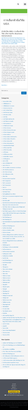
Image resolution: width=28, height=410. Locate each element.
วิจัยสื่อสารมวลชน (6, 302)
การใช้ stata (5, 152)
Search (23, 92)
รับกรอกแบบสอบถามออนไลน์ (9, 178)
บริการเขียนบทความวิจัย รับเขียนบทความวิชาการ (13, 356)
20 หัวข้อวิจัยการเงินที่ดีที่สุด (9, 349)
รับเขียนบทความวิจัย (7, 253)
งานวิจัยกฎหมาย (6, 158)
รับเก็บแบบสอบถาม (7, 249)
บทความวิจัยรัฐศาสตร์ (7, 163)
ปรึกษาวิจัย (5, 176)
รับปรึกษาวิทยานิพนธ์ (7, 228)
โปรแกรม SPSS (6, 334)
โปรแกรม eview (6, 332)
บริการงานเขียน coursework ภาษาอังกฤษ (12, 167)
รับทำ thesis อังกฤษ (7, 189)
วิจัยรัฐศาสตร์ (5, 297)
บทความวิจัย (5, 161)
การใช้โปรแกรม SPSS (7, 154)
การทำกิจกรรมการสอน (7, 112)
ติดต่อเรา (14, 387)
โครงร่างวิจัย (5, 328)
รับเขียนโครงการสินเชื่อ (8, 256)
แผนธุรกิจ (5, 326)
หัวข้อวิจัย (20, 39)
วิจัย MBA (5, 264)
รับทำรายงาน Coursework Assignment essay (13, 196)
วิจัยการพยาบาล (6, 271)
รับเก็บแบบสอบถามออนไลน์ (8, 251)
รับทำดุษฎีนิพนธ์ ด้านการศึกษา (9, 194)
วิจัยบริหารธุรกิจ (6, 286)
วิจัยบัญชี (5, 289)
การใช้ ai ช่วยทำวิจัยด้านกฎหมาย (10, 358)
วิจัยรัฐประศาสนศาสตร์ (7, 295)
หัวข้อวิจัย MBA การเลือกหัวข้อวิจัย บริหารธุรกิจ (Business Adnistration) (13, 33)
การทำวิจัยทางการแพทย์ (8, 121)
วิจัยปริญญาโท (6, 293)
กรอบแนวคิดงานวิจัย (7, 101)
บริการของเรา (14, 388)
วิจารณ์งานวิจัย (6, 308)
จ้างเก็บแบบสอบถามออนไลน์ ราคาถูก (11, 362)
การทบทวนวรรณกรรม (7, 108)
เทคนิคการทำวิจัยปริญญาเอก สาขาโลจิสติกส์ (12, 342)
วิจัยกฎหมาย (5, 267)
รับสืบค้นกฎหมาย (6, 245)
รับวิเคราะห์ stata (6, 232)
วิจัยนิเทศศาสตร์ (6, 282)
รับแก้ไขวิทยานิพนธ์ (7, 262)
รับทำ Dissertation (7, 185)
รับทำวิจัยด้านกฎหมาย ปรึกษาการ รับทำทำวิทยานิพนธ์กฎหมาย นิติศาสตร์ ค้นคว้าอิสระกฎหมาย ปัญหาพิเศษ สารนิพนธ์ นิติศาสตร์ (14, 213)
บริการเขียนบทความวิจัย (8, 174)
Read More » (4, 85)
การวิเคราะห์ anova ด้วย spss (9, 130)
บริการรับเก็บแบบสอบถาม (8, 169)
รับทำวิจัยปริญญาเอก (7, 217)
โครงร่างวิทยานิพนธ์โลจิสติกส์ (9, 330)
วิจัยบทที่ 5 (5, 284)
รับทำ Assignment (7, 180)
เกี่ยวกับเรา (14, 385)
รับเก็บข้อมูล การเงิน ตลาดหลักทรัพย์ (10, 247)
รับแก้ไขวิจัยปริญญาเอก (8, 260)
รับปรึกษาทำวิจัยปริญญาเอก (9, 225)
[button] (18, 4)
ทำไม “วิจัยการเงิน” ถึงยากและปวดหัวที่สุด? (12, 351)
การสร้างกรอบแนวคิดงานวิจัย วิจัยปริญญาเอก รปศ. (14, 360)
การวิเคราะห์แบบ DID (7, 141)
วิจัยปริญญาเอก (6, 291)
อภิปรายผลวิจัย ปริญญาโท (8, 315)
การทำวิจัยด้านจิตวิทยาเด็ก (8, 119)
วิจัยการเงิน (5, 273)
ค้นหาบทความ (5, 90)
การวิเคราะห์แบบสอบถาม (8, 143)
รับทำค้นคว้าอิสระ (6, 191)
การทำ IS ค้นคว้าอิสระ (7, 110)
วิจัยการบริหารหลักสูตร (7, 269)
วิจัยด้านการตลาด (6, 278)
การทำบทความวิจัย (7, 114)
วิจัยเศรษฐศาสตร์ (6, 304)
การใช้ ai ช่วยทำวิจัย (7, 147)
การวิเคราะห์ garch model (8, 132)
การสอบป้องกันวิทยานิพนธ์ (8, 145)
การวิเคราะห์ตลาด (7, 134)
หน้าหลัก (14, 384)
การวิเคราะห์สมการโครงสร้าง (9, 138)
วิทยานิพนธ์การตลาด (7, 311)
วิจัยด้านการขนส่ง (6, 275)
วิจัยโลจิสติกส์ (5, 306)
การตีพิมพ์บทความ (7, 103)
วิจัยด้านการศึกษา (6, 280)
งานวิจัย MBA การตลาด (8, 156)
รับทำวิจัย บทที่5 (6, 200)
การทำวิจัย (5, 116)
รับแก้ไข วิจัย (5, 258)
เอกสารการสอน (6, 323)
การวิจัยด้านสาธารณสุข (8, 125)
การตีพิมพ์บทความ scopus (8, 105)
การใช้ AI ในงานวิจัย (7, 149)
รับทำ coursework (7, 183)
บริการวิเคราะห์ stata (7, 172)
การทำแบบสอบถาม (7, 123)
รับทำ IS (4, 187)
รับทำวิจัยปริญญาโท (7, 219)
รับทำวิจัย (5, 198)
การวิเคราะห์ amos (7, 128)
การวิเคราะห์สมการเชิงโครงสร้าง (10, 136)
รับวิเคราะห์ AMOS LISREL (8, 230)
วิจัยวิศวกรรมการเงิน (7, 300)
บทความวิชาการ (6, 165)
